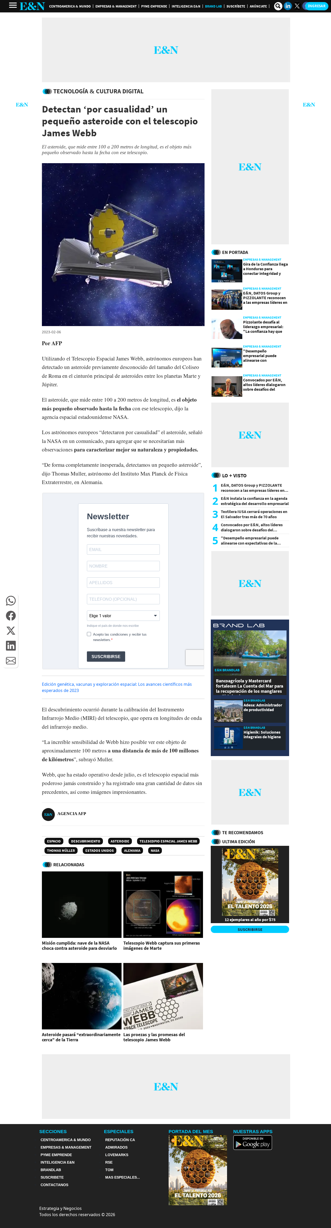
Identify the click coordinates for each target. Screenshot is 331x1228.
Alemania (132, 850)
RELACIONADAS (68, 865)
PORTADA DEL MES (191, 1131)
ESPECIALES (118, 1131)
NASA (155, 850)
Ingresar (317, 6)
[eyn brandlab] (239, 626)
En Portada (235, 252)
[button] (11, 601)
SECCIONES (53, 1131)
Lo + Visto (234, 475)
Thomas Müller (61, 850)
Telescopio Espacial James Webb (168, 841)
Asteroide (120, 841)
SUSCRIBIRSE (250, 929)
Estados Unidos (99, 850)
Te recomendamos (242, 832)
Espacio (54, 841)
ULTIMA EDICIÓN (238, 842)
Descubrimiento (85, 841)
